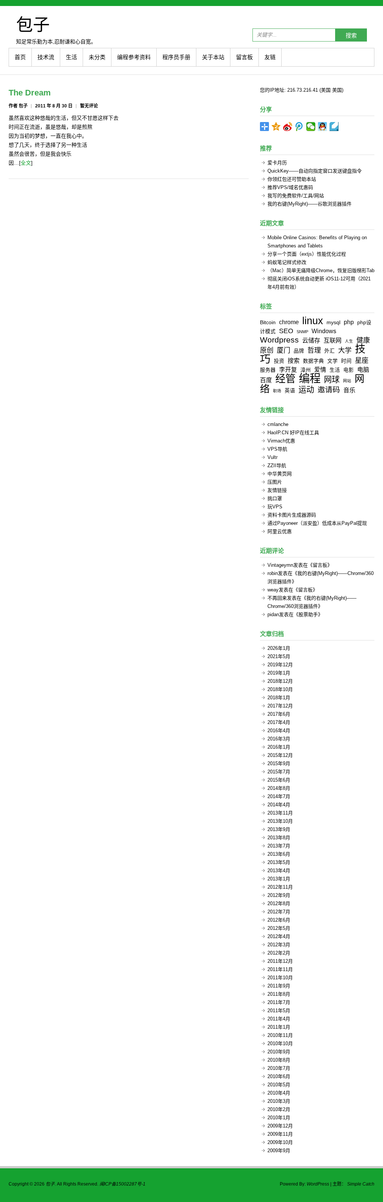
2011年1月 (278, 1027)
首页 (20, 57)
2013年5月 (278, 862)
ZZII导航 (276, 465)
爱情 (320, 369)
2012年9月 (278, 895)
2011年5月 (278, 1010)
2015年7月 (278, 772)
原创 (266, 350)
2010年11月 (280, 1035)
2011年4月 (278, 1019)
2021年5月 (278, 656)
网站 (347, 380)
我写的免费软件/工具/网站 (295, 195)
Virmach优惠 (281, 441)
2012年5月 (278, 928)
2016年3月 (278, 739)
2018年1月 (278, 697)
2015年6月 (278, 780)
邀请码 (329, 390)
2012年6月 (278, 920)
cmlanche (277, 424)
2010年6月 (278, 1076)
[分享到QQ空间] (276, 126)
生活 (71, 57)
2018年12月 (280, 681)
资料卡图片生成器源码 (291, 515)
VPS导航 (277, 449)
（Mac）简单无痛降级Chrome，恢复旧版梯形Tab (320, 270)
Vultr (272, 457)
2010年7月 (278, 1068)
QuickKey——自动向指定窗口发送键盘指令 (314, 171)
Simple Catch (360, 1184)
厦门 (283, 350)
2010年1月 (278, 1117)
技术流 (45, 57)
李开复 (288, 369)
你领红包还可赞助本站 (291, 179)
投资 (279, 361)
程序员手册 (176, 57)
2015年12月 (280, 755)
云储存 (311, 340)
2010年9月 (278, 1052)
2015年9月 (278, 763)
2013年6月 (278, 854)
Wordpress (279, 339)
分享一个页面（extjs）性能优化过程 (306, 254)
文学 (332, 361)
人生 (349, 341)
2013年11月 (280, 813)
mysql (333, 322)
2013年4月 (278, 870)
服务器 (268, 370)
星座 (361, 360)
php (349, 322)
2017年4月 (278, 722)
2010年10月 (280, 1043)
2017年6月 (278, 714)
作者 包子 (18, 106)
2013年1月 (278, 879)
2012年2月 (278, 953)
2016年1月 (278, 747)
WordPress (318, 1184)
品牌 (299, 351)
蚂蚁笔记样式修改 (286, 262)
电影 (348, 370)
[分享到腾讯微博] (299, 126)
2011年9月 (278, 986)
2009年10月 (280, 1142)
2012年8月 (278, 903)
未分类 (97, 57)
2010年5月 (278, 1084)
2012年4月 (278, 936)
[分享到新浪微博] (287, 126)
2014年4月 (278, 804)
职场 (277, 391)
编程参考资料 (134, 57)
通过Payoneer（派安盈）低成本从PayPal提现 (317, 523)
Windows (324, 331)
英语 (290, 390)
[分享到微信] (311, 126)
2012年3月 (278, 944)
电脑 (363, 369)
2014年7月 (278, 796)
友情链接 (277, 490)
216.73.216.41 (302, 90)
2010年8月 (278, 1060)
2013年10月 (280, 821)
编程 (310, 378)
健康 (363, 340)
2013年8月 (278, 837)
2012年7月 (278, 912)
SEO (286, 331)
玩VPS (274, 506)
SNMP (302, 331)
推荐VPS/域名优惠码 (290, 187)
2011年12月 (280, 961)
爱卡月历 (277, 162)
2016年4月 (278, 730)
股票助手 (308, 614)
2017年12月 (280, 706)
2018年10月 (280, 689)
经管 (285, 378)
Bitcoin (268, 322)
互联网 (332, 340)
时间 (346, 361)
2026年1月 (278, 648)
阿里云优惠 (279, 531)
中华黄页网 (279, 474)
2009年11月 (280, 1134)
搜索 (351, 35)
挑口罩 (274, 498)
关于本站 (213, 57)
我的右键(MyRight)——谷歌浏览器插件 (309, 204)
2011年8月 (278, 994)
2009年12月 (280, 1126)
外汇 (329, 351)
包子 (33, 24)
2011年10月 (280, 977)
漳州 (305, 370)
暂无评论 (89, 106)
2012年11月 (280, 887)
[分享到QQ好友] (322, 126)
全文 (26, 163)
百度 (266, 380)
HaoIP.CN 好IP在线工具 (293, 432)
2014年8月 (278, 788)
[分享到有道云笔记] (334, 126)
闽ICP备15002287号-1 (122, 1184)
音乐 (349, 390)
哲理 (314, 350)
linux (312, 320)
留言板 (244, 57)
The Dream (30, 92)
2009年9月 (278, 1150)
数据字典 (313, 361)
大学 (345, 350)
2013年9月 (278, 829)
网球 (332, 379)
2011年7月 (278, 1002)
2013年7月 (278, 846)
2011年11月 (280, 969)
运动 (306, 389)
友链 (270, 57)
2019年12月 (280, 664)
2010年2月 (278, 1109)
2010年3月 (278, 1101)
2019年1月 (278, 673)
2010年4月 (278, 1093)
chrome (289, 322)
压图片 (274, 482)
